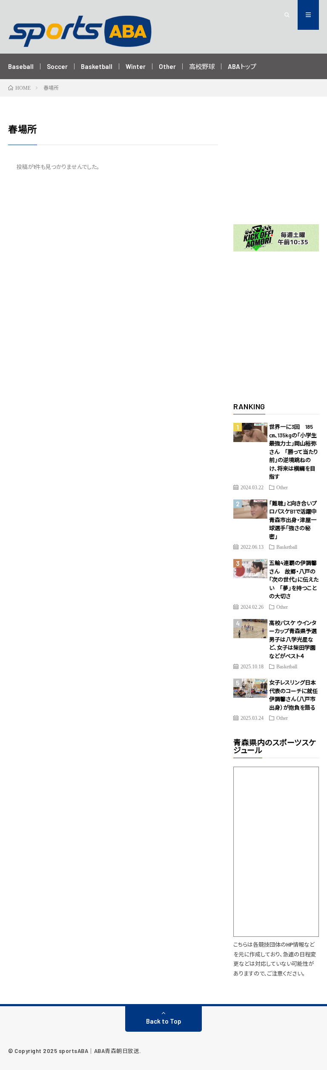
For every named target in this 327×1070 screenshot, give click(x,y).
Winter (136, 66)
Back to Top (163, 1021)
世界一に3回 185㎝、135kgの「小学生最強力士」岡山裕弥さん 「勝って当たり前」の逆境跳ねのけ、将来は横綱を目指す (293, 451)
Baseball (21, 66)
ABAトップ (242, 66)
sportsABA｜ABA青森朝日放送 (99, 1050)
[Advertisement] (276, 164)
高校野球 (202, 66)
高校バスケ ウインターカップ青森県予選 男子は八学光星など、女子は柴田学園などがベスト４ (295, 639)
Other (167, 66)
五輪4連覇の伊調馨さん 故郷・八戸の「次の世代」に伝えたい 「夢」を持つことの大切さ (293, 579)
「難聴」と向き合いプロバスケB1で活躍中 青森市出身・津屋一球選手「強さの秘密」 (295, 520)
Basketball (96, 66)
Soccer (57, 66)
